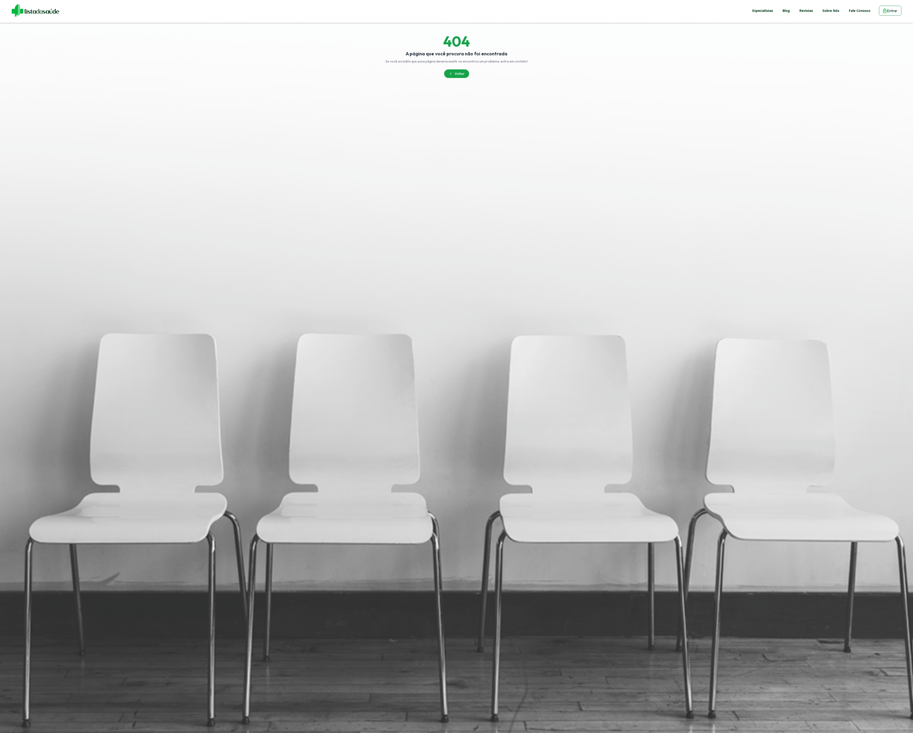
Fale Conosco (859, 10)
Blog (786, 10)
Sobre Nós (830, 10)
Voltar (459, 74)
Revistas (806, 10)
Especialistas (762, 10)
